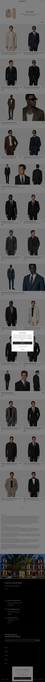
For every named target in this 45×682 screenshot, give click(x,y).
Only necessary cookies (22, 346)
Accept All (22, 343)
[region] (23, 341)
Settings (22, 349)
